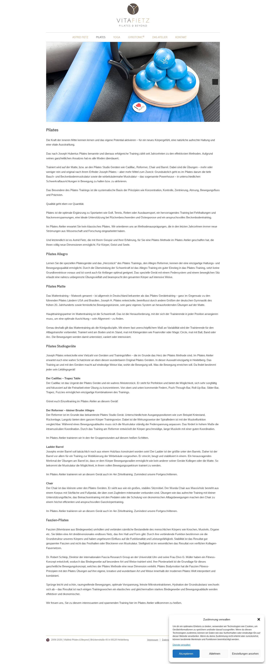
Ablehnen (214, 653)
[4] (137, 119)
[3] (133, 119)
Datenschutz (168, 639)
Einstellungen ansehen (245, 653)
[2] (129, 119)
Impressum (152, 639)
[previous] (51, 82)
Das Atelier (159, 37)
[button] (259, 619)
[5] (140, 119)
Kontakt (181, 37)
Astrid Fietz (80, 37)
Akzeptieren (186, 653)
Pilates (100, 37)
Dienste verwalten (181, 645)
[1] (125, 119)
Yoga (116, 37)
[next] (215, 82)
